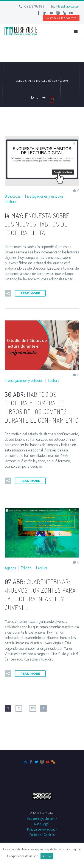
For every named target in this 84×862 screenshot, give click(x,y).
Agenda (10, 567)
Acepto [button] (47, 856)
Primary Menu (75, 31)
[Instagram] (58, 13)
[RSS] (64, 13)
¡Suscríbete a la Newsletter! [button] (61, 18)
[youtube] (47, 762)
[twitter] (36, 762)
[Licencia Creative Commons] (42, 795)
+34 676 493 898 (33, 6)
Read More (30, 293)
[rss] (53, 762)
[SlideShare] (77, 13)
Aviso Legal (41, 823)
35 (33, 708)
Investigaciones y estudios (44, 196)
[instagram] (42, 762)
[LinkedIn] (45, 13)
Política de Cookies (42, 834)
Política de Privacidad (41, 829)
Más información (65, 856)
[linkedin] (25, 762)
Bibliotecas (12, 196)
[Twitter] (51, 13)
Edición (26, 567)
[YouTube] (71, 13)
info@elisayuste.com (67, 6)
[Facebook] (38, 13)
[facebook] (31, 762)
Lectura (10, 201)
